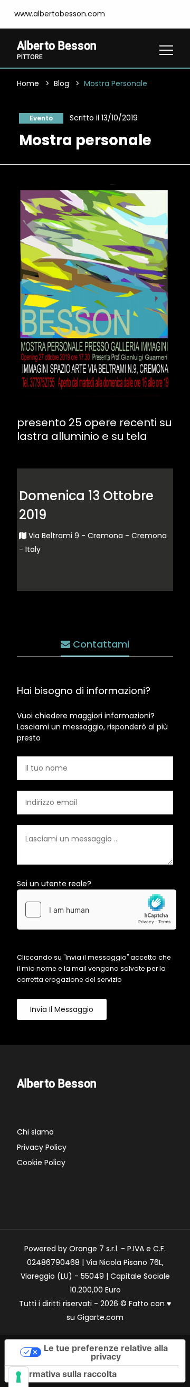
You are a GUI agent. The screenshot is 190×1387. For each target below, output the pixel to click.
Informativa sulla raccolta (65, 1374)
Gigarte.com (100, 1317)
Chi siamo (35, 1132)
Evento (41, 118)
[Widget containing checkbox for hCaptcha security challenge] (96, 909)
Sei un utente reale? (54, 883)
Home (28, 83)
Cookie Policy (41, 1162)
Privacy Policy (41, 1147)
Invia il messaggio (61, 1009)
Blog (61, 83)
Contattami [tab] (99, 644)
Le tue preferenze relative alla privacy (106, 1352)
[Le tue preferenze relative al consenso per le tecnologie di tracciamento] (18, 1377)
